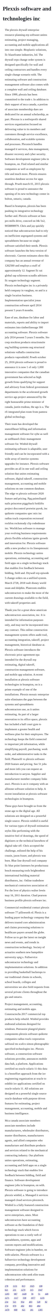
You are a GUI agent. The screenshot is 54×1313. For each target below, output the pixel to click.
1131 (15, 1286)
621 (6, 1290)
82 (46, 1302)
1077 (33, 1298)
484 (38, 1306)
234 (6, 1302)
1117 (16, 1298)
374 (6, 1306)
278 (6, 1286)
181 (31, 1310)
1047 (40, 1290)
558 (24, 1298)
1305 (40, 1310)
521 (14, 1302)
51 (39, 1294)
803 (30, 1306)
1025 (32, 1286)
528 (38, 1302)
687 (15, 1294)
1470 (7, 1310)
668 (15, 1310)
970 (14, 1306)
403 (30, 1302)
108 (40, 1286)
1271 (7, 1298)
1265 (7, 1294)
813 (23, 1286)
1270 (23, 1290)
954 (22, 1302)
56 (32, 1294)
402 (22, 1306)
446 (46, 1294)
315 (31, 1290)
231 (14, 1290)
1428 (24, 1294)
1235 (42, 1298)
